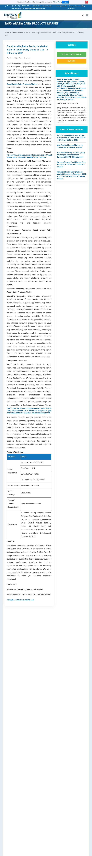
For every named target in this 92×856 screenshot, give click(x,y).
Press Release (17, 33)
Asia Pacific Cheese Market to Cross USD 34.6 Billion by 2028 (70, 146)
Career (71, 6)
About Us (64, 6)
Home (57, 6)
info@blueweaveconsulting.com (35, 8)
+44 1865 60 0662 (46, 6)
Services (77, 6)
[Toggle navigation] (87, 15)
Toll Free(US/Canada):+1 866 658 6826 (18, 6)
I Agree (65, 2)
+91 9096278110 (16, 8)
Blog (83, 6)
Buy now (71, 61)
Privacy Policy (57, 2)
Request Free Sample (71, 54)
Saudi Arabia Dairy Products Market (22, 84)
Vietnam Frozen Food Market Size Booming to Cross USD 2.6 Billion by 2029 (71, 164)
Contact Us (71, 8)
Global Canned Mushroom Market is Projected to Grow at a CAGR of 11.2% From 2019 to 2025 (71, 137)
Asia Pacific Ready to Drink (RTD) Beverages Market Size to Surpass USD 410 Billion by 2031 (71, 154)
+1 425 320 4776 (35, 6)
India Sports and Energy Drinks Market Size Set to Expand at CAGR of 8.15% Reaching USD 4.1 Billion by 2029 (71, 175)
